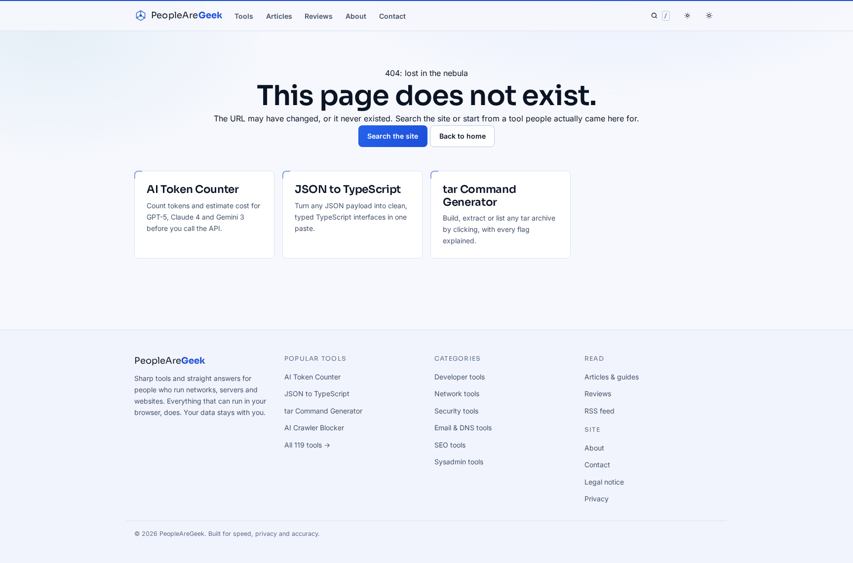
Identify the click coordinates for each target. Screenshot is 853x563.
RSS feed (599, 411)
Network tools (456, 393)
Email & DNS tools (463, 427)
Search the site (392, 136)
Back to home (462, 136)
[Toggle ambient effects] (687, 16)
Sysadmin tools (458, 461)
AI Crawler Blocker (314, 427)
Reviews (319, 16)
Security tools (456, 411)
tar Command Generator (323, 411)
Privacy (596, 498)
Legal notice (604, 482)
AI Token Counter (312, 377)
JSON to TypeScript (316, 393)
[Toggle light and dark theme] (709, 16)
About (356, 16)
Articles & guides (611, 377)
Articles (279, 16)
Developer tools (459, 377)
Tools (243, 16)
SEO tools (449, 445)
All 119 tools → (307, 445)
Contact (392, 16)
